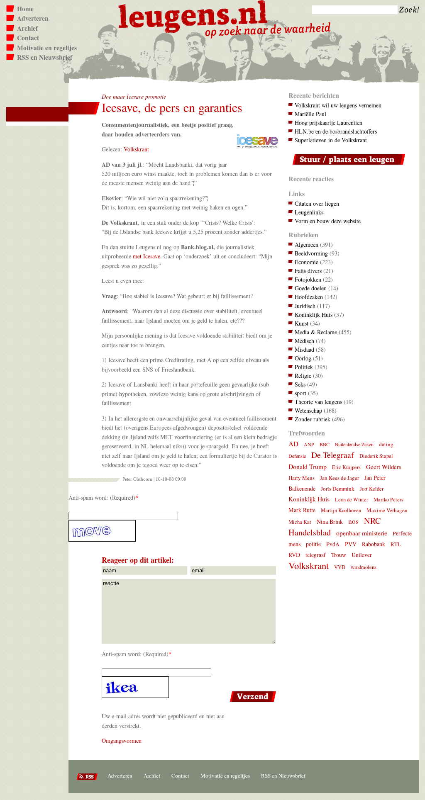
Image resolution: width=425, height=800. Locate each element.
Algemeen (306, 244)
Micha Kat (299, 521)
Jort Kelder (371, 488)
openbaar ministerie (361, 532)
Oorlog (303, 358)
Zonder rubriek (312, 419)
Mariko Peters (388, 499)
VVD (339, 567)
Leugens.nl (193, 15)
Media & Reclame (316, 332)
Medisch (304, 341)
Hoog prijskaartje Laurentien (328, 122)
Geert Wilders (383, 466)
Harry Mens (301, 477)
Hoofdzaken (309, 297)
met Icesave (146, 256)
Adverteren (33, 18)
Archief (27, 28)
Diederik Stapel (376, 456)
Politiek (304, 367)
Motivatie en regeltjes (47, 47)
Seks (300, 384)
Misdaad (304, 349)
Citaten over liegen (317, 203)
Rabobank (373, 544)
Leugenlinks (309, 212)
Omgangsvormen (122, 740)
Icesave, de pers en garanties (172, 107)
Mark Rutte (301, 510)
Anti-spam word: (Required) (101, 497)
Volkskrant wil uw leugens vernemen (338, 105)
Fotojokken (308, 279)
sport (300, 393)
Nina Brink (330, 521)
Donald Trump (307, 466)
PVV (351, 544)
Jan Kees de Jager (339, 477)
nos (353, 521)
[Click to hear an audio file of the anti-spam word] (173, 531)
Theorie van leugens (318, 402)
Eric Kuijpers (346, 467)
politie (313, 544)
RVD (294, 555)
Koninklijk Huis (313, 315)
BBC (325, 444)
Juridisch (305, 306)
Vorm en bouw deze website (328, 221)
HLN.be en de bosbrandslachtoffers (336, 131)
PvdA (333, 544)
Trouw (338, 555)
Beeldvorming (311, 253)
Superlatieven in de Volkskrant (331, 140)
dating (386, 444)
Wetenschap (308, 410)
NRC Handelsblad (334, 526)
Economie (306, 262)
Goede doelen (311, 288)
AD (293, 443)
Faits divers (308, 271)
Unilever (362, 555)
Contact (28, 37)
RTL (396, 544)
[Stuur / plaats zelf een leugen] (346, 166)
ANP (309, 444)
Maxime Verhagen (387, 510)
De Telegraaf (332, 454)
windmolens (363, 567)
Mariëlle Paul (310, 114)
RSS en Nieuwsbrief (44, 57)
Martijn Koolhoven (341, 510)
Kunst (301, 323)
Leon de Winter (351, 499)
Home (25, 8)
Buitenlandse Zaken (354, 444)
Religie (303, 375)
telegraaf (315, 555)
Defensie (297, 455)
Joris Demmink (337, 488)
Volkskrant (136, 149)
